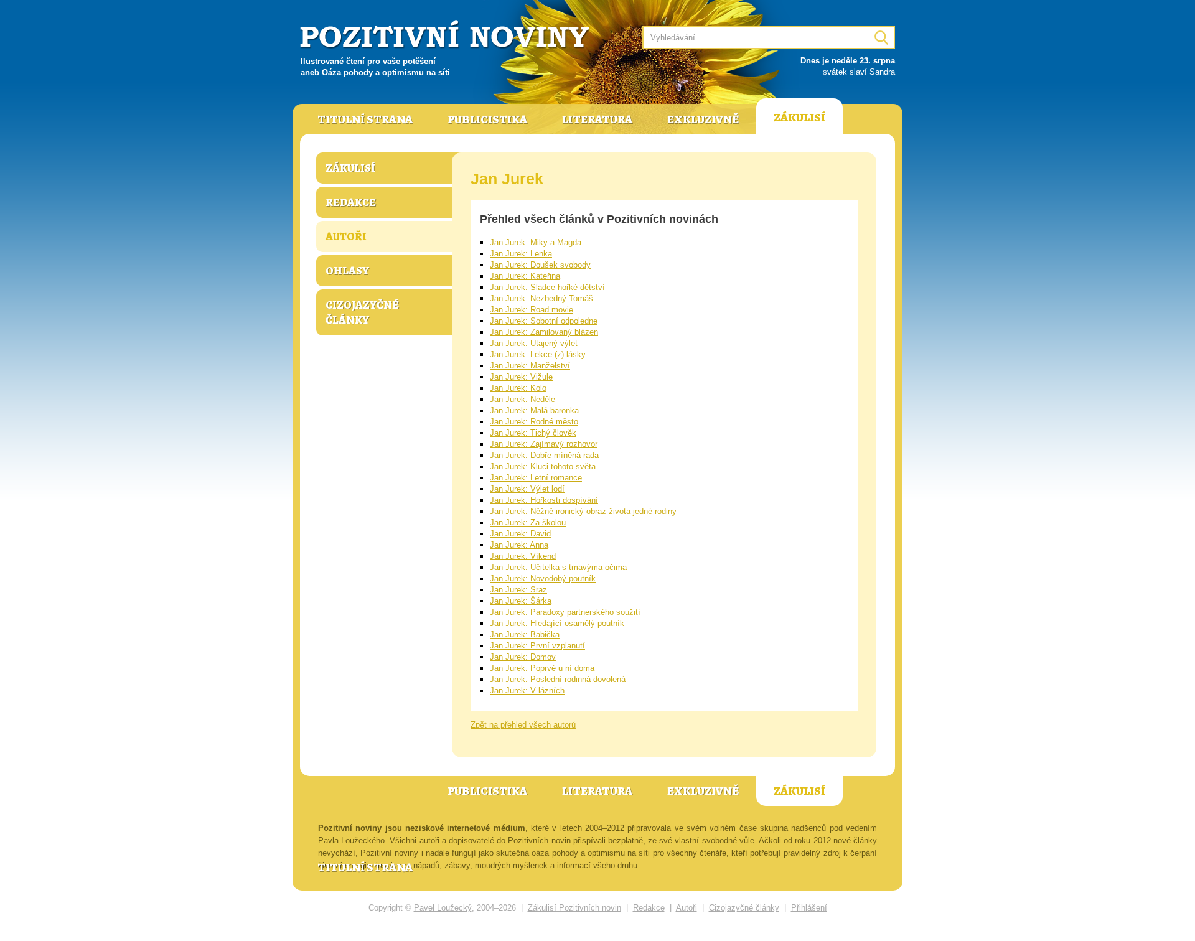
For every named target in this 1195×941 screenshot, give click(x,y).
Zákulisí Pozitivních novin (574, 907)
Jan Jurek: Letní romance (536, 477)
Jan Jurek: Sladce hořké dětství (547, 287)
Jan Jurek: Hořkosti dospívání (544, 500)
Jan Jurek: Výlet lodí (527, 489)
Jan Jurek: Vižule (521, 377)
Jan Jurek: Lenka (521, 253)
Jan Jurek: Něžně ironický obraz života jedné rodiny (583, 511)
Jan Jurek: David (520, 533)
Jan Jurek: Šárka (520, 601)
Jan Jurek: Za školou (528, 522)
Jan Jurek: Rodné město (534, 421)
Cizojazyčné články (362, 312)
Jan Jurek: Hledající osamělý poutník (557, 623)
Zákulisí (799, 118)
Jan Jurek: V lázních (527, 690)
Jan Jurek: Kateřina (525, 276)
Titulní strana (365, 119)
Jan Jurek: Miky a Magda (535, 242)
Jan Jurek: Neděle (522, 399)
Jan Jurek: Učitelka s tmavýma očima (558, 567)
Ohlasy (347, 270)
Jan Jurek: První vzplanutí (537, 645)
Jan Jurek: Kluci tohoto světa (543, 466)
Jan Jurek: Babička (525, 634)
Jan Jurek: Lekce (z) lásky (538, 354)
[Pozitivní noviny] (446, 35)
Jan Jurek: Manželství (530, 365)
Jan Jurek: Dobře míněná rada (544, 455)
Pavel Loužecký (443, 907)
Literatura (597, 119)
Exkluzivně (703, 119)
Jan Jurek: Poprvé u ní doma (542, 668)
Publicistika (487, 119)
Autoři (346, 236)
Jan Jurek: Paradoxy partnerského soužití (565, 612)
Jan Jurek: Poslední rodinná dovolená (558, 679)
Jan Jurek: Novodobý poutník (543, 578)
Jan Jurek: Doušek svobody (540, 264)
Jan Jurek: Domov (523, 657)
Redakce (351, 202)
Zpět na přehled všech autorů (523, 724)
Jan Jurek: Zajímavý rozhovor (544, 444)
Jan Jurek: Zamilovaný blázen (544, 332)
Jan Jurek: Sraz (518, 589)
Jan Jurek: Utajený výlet (534, 343)
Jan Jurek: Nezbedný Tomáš (541, 298)
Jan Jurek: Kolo (518, 388)
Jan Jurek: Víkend (523, 556)
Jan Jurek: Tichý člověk (533, 433)
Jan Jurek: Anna (519, 545)
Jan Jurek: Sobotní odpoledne (544, 320)
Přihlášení (809, 907)
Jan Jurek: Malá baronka (534, 410)
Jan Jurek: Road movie (531, 309)
